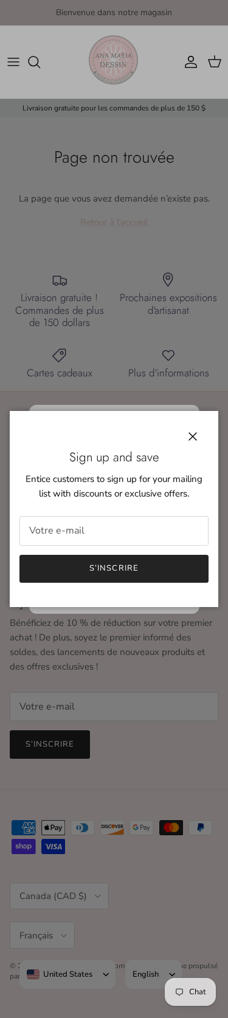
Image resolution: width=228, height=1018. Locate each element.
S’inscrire (113, 568)
